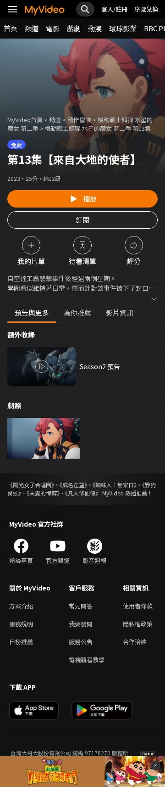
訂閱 (82, 220)
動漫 (95, 28)
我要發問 (81, 623)
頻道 (31, 28)
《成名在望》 (73, 485)
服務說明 (21, 623)
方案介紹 (21, 605)
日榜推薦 (21, 641)
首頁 (10, 28)
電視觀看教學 (86, 659)
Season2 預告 (100, 366)
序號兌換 (146, 9)
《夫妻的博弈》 (43, 493)
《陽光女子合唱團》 (30, 485)
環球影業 (123, 28)
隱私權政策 (138, 623)
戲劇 (74, 28)
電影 (53, 28)
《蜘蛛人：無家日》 (115, 485)
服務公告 (81, 641)
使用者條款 (138, 605)
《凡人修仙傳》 (83, 493)
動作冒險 (79, 119)
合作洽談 (135, 641)
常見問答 (81, 605)
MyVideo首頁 (25, 119)
